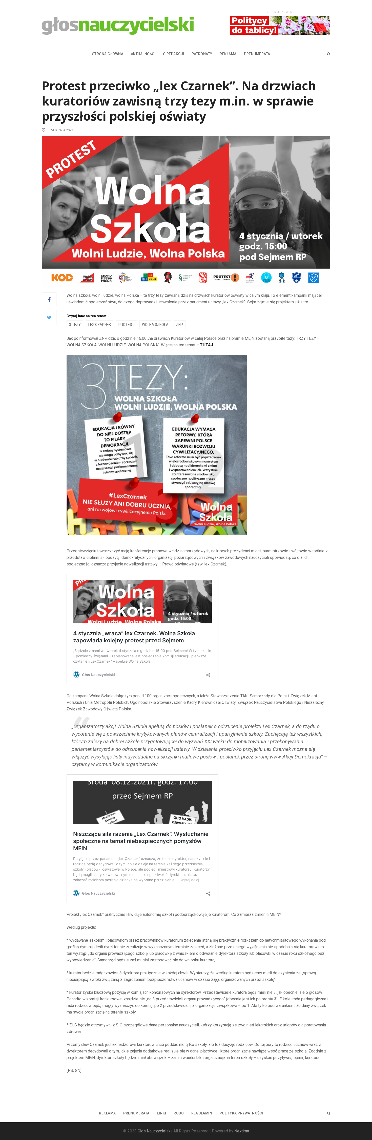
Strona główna (107, 54)
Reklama (228, 54)
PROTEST (126, 325)
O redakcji (173, 54)
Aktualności (143, 54)
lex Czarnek (99, 325)
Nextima (241, 1131)
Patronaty (202, 54)
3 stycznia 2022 (60, 130)
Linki (161, 1113)
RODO (179, 1113)
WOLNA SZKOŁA (155, 325)
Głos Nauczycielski (155, 1131)
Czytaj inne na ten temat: (87, 316)
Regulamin (201, 1113)
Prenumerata (257, 54)
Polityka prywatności (241, 1113)
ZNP (179, 325)
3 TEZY (75, 325)
